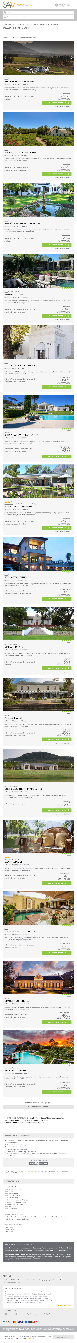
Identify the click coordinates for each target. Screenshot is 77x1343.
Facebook (11, 1314)
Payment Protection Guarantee (24, 1171)
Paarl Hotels (9, 1191)
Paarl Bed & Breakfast (12, 1196)
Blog (50, 1314)
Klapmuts (48, 1217)
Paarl (6, 79)
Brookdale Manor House (19, 81)
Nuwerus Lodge (14, 294)
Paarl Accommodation (13, 1189)
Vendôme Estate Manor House (22, 223)
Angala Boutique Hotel (18, 506)
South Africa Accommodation (52, 1118)
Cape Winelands (56, 25)
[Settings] (63, 5)
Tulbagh (18, 1219)
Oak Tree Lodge (13, 861)
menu (68, 5)
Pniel (54, 1217)
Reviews (7, 1234)
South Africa (8, 25)
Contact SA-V (10, 1280)
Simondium (60, 1217)
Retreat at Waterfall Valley (21, 435)
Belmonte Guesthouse (17, 577)
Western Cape (44, 25)
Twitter (32, 1314)
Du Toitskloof (9, 1217)
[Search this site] (56, 5)
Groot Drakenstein (37, 1217)
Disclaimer (21, 1280)
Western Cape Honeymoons (37, 1120)
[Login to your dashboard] (60, 5)
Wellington (25, 1219)
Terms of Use (57, 1280)
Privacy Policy (32, 1280)
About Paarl (9, 1227)
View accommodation (57, 103)
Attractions (9, 1232)
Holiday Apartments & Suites (17, 1200)
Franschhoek (9, 504)
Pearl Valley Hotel (15, 1070)
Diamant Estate (14, 646)
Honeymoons (33, 25)
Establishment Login (13, 1283)
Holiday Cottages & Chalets (17, 1202)
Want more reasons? (65, 1305)
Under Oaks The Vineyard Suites (23, 789)
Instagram (22, 1314)
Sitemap (31, 1338)
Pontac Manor (13, 718)
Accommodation (20, 25)
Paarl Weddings (10, 1206)
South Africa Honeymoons (15, 1120)
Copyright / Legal (45, 1280)
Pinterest (42, 1314)
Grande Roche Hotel (17, 1001)
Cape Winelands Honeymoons (16, 1122)
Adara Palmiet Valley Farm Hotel (24, 152)
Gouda (27, 1217)
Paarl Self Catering (11, 1198)
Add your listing (63, 1337)
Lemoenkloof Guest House (20, 931)
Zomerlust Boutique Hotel (20, 365)
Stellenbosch (9, 1219)
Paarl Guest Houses (12, 1193)
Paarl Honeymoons (36, 1122)
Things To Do (9, 1230)
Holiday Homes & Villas (15, 1204)
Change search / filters (38, 1107)
